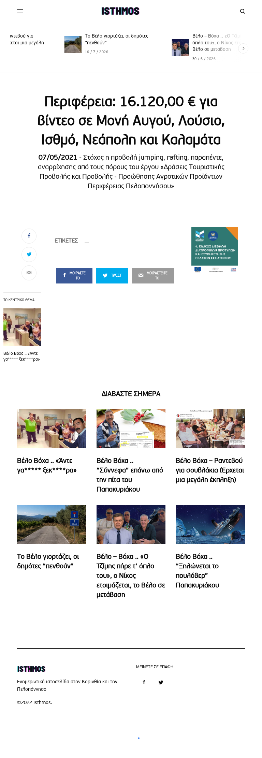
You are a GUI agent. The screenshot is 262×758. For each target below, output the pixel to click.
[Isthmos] (120, 11)
